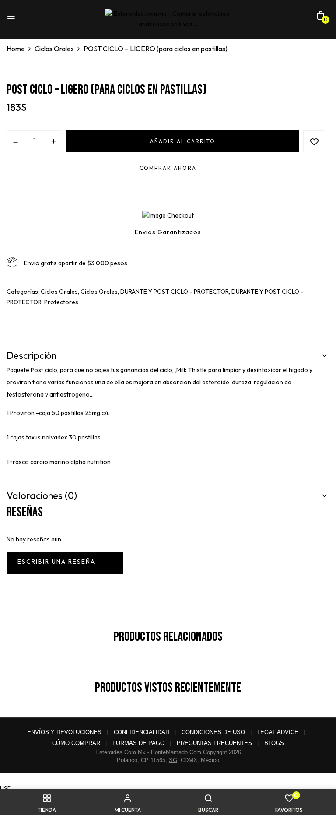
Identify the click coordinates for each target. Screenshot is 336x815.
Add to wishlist (314, 141)
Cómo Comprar (76, 743)
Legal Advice (277, 732)
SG (173, 760)
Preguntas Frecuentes (214, 743)
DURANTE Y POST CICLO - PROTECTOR (174, 291)
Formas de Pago (138, 743)
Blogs (274, 743)
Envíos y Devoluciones (64, 732)
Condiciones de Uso (213, 732)
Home (16, 48)
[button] (320, 18)
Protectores (61, 302)
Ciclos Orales (54, 48)
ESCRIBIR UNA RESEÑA (65, 563)
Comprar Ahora (168, 168)
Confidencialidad (141, 732)
